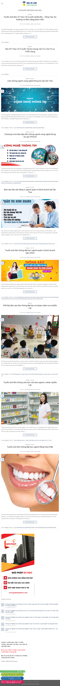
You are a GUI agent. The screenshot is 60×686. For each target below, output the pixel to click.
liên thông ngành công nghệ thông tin (25, 127)
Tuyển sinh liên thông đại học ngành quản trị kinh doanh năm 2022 (29, 298)
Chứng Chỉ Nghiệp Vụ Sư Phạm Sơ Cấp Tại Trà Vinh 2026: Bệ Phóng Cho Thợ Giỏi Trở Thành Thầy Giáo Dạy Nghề (32, 611)
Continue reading (30, 36)
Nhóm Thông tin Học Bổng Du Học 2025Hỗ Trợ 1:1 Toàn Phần (11, 682)
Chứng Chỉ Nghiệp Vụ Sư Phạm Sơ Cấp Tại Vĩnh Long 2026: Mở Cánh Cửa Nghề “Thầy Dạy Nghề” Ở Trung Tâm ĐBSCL (31, 604)
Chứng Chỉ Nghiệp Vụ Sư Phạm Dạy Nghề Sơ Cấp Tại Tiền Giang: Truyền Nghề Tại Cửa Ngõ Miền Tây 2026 (32, 617)
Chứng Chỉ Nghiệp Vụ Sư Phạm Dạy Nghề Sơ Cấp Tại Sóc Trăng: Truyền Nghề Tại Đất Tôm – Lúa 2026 (31, 629)
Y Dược (50, 440)
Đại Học (30, 14)
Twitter (30, 681)
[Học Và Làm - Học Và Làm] (30, 3)
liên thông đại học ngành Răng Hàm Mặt (25, 527)
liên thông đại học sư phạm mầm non (21, 374)
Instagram (36, 681)
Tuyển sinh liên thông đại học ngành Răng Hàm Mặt (30, 447)
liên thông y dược (21, 440)
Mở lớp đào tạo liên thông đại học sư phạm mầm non (40, 374)
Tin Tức (32, 78)
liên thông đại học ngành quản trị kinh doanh (26, 297)
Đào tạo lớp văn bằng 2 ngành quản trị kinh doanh (27, 243)
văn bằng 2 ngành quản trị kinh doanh (47, 243)
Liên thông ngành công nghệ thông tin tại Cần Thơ (30, 81)
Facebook (24, 681)
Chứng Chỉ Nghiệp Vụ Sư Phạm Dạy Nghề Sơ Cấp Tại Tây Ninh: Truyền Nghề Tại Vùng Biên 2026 (31, 623)
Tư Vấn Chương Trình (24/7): (12, 671)
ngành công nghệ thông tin (38, 127)
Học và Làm (37, 23)
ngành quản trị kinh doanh (42, 297)
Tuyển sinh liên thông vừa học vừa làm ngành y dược (36, 440)
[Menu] (2, 3)
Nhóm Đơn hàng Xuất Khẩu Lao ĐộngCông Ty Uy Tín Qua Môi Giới (11, 678)
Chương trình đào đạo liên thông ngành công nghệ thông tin (29, 181)
